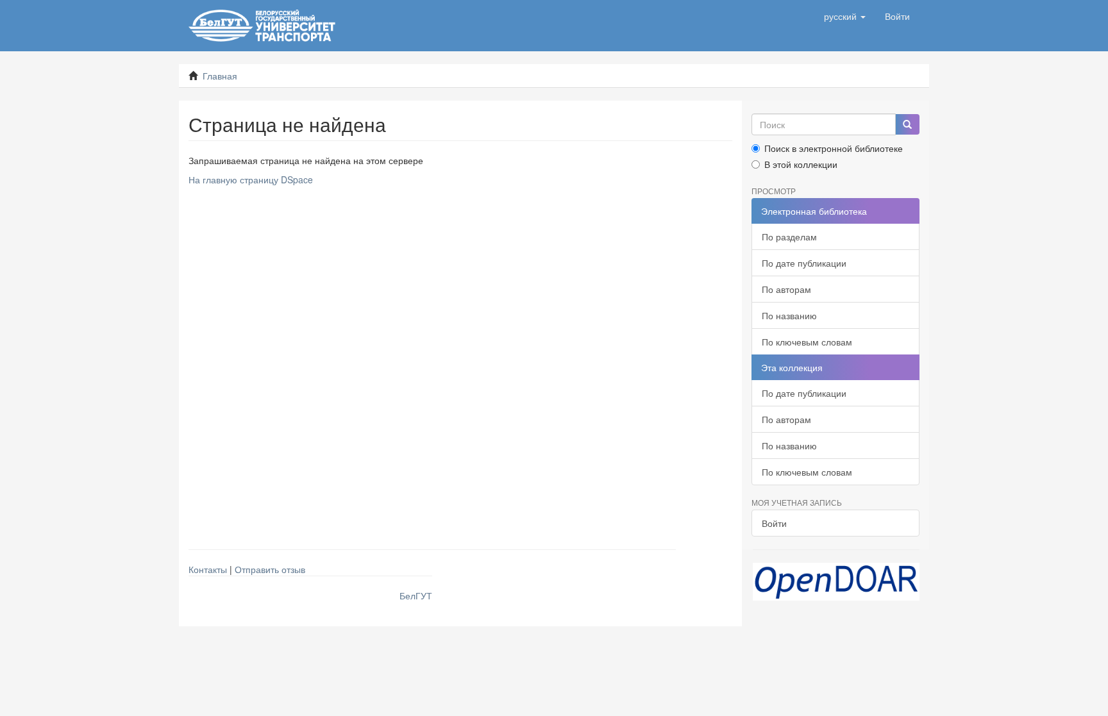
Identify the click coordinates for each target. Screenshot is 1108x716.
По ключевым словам (807, 341)
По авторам (786, 289)
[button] (844, 16)
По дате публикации (804, 262)
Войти (774, 523)
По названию (789, 315)
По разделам (789, 236)
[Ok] (907, 124)
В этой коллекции (800, 164)
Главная (220, 75)
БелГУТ (415, 595)
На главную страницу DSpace (251, 179)
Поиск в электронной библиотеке (833, 148)
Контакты (208, 569)
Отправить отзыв (270, 569)
